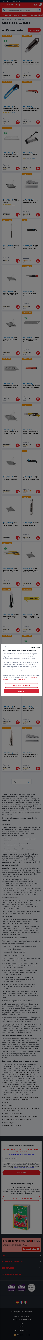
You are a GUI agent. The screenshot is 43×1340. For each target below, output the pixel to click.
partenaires (21, 679)
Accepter (21, 691)
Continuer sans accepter (12, 647)
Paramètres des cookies (21, 686)
